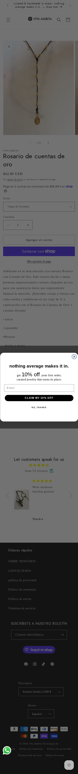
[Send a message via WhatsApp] (7, 750)
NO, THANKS (39, 407)
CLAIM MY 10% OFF (39, 397)
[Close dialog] (74, 356)
